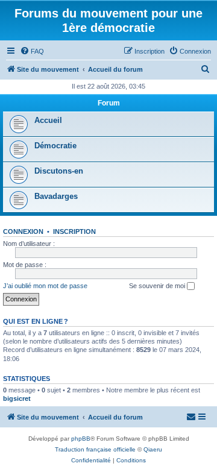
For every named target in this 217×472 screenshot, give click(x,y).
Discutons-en (58, 170)
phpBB (80, 438)
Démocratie (55, 145)
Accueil (48, 120)
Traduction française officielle (95, 449)
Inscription (74, 231)
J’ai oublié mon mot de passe (45, 285)
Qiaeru (152, 449)
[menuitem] (32, 51)
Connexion (23, 231)
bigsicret (17, 398)
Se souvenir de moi (158, 285)
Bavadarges (56, 196)
